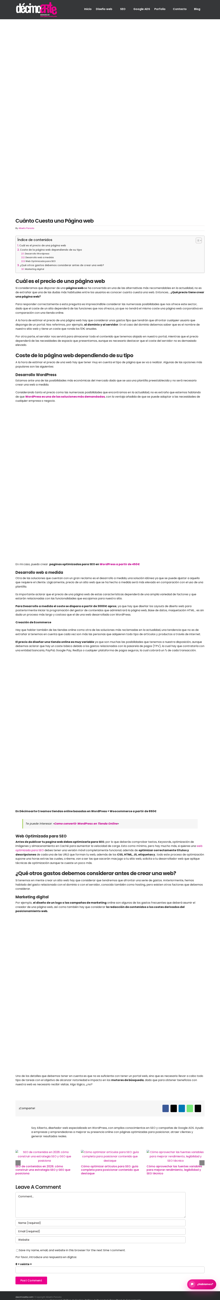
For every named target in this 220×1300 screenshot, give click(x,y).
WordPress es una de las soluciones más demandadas (65, 397)
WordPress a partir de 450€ (120, 564)
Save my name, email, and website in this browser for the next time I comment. (72, 1250)
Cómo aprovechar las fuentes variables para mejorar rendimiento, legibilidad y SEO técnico (174, 1170)
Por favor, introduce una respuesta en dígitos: (46, 1257)
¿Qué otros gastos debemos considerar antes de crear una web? (62, 265)
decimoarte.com (24, 1297)
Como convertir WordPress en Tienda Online (86, 824)
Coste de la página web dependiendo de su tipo (51, 249)
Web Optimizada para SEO (40, 261)
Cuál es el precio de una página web (42, 245)
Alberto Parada (26, 228)
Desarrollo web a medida (39, 257)
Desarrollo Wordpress (37, 253)
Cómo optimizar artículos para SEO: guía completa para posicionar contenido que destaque (110, 1170)
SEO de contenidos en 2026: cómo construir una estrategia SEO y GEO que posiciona (42, 1170)
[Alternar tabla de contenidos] (197, 240)
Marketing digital (34, 269)
